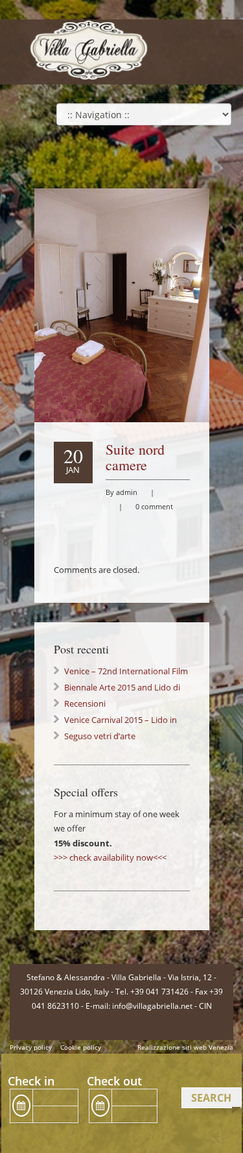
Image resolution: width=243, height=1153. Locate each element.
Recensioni (85, 703)
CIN (205, 1005)
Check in (31, 1081)
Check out (114, 1081)
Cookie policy (80, 1047)
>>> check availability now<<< (110, 857)
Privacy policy (31, 1047)
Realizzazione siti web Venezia (185, 1047)
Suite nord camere (135, 457)
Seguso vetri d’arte (99, 736)
